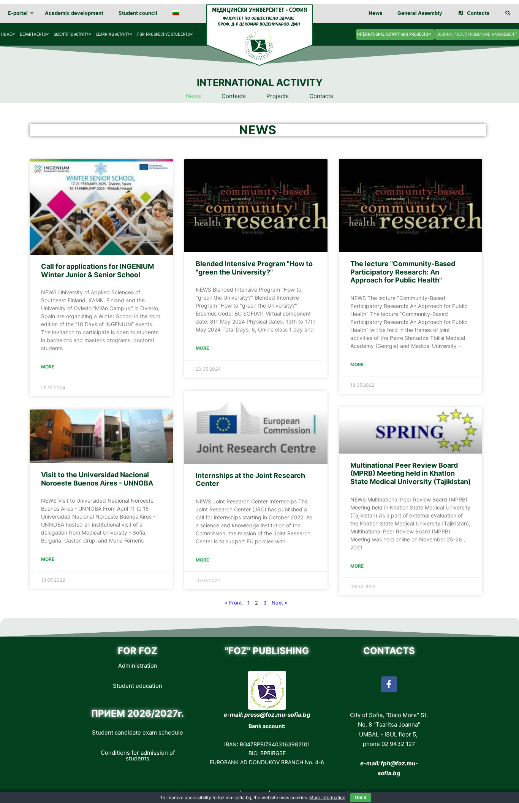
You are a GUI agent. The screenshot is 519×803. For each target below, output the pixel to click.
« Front (233, 603)
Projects (277, 96)
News (193, 96)
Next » (279, 603)
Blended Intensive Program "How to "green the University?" (254, 268)
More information (327, 797)
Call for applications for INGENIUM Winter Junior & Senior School (97, 270)
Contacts (321, 96)
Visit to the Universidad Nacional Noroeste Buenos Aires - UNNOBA (97, 479)
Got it (360, 797)
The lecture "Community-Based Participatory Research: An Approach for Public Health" (402, 272)
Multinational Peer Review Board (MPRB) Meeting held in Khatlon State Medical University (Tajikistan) (410, 473)
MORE (47, 367)
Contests (234, 96)
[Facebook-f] (389, 684)
